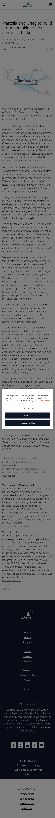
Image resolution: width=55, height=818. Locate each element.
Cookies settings (27, 408)
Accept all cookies (27, 423)
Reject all (27, 415)
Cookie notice (45, 400)
